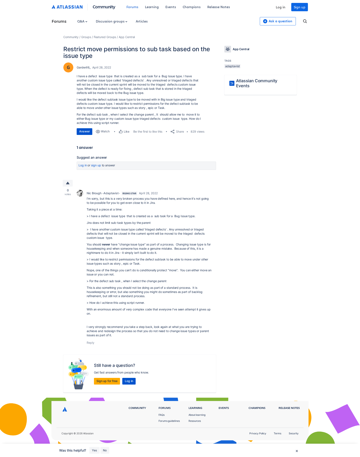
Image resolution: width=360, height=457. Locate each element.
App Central (127, 37)
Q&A (81, 21)
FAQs (162, 414)
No (105, 450)
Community (104, 7)
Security (294, 433)
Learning (152, 7)
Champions (192, 7)
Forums (132, 7)
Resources (195, 420)
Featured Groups (105, 37)
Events (170, 7)
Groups (86, 37)
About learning (197, 414)
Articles (142, 21)
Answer (84, 131)
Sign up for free (107, 381)
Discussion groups (110, 21)
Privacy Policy (257, 433)
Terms (277, 433)
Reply (90, 342)
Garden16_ (84, 67)
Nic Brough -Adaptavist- (103, 193)
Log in (280, 7)
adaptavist (232, 66)
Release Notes (218, 7)
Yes (94, 450)
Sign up (299, 7)
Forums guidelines (169, 420)
